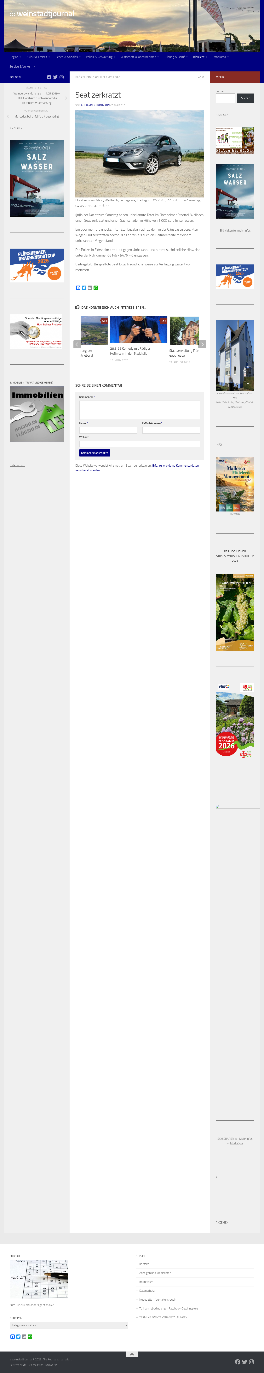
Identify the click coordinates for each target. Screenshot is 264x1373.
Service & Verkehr (20, 66)
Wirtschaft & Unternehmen (138, 57)
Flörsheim (83, 77)
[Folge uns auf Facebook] (49, 77)
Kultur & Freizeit (37, 57)
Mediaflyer (236, 1143)
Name (83, 423)
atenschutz (18, 465)
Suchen (220, 91)
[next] (202, 344)
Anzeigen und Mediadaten (155, 1273)
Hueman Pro (50, 1365)
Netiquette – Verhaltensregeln (157, 1299)
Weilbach (115, 77)
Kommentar (87, 397)
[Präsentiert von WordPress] (24, 1365)
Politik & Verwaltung (99, 57)
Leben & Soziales (67, 57)
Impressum (146, 1282)
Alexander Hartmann (95, 105)
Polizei (100, 77)
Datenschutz (147, 1290)
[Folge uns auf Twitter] (55, 77)
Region (13, 57)
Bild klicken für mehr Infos (235, 230)
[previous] (77, 344)
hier (51, 1305)
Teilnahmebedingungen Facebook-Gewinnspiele (168, 1308)
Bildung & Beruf (174, 57)
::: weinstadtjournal (42, 13)
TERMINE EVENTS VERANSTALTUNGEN (163, 1317)
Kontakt (144, 1264)
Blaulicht (198, 57)
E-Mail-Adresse (152, 423)
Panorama (219, 57)
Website (84, 437)
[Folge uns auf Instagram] (61, 77)
